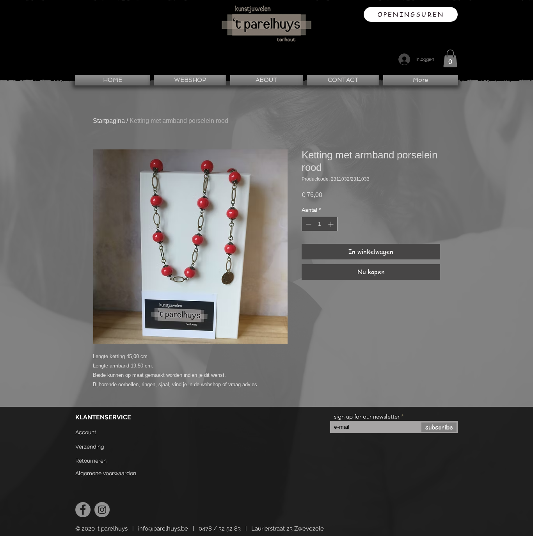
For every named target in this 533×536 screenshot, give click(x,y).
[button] (450, 58)
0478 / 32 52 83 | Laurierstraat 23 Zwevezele (261, 528)
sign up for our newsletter (367, 416)
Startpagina (109, 120)
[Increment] (331, 224)
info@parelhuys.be (163, 528)
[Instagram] (102, 509)
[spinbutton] (320, 224)
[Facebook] (83, 509)
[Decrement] (308, 224)
